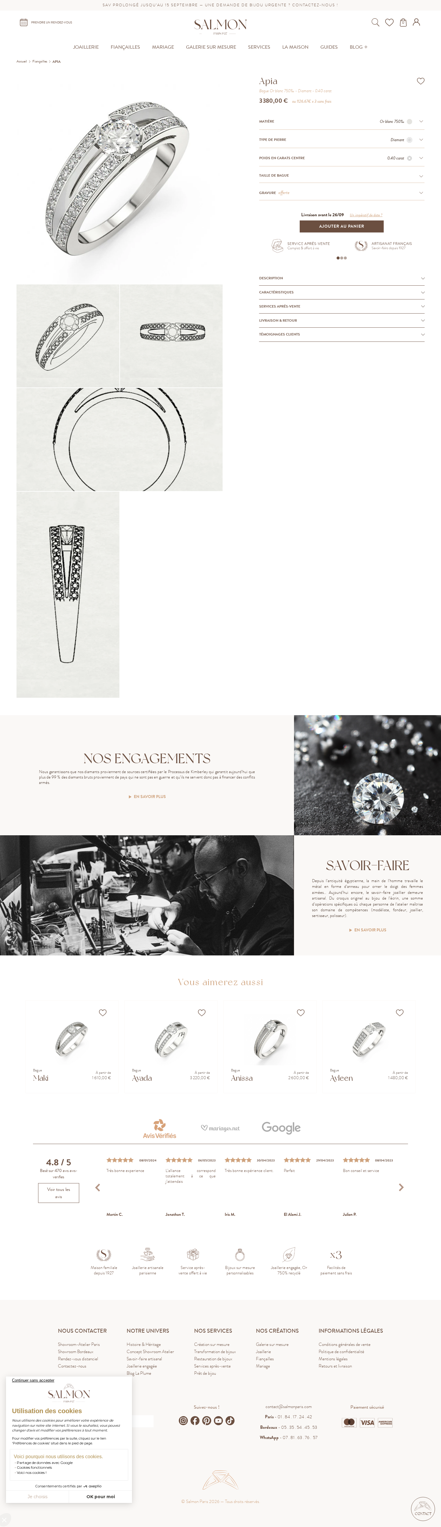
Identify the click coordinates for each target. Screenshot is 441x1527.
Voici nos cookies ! (31, 1472)
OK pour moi (100, 1496)
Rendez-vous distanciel (78, 1358)
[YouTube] (218, 1420)
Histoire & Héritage (144, 1344)
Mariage (263, 1366)
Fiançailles (265, 1358)
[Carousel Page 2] (341, 258)
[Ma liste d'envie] (390, 22)
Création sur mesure (212, 1344)
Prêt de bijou (205, 1373)
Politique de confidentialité (341, 1351)
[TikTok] (230, 1420)
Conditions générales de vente (344, 1344)
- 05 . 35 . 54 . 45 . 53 (288, 1427)
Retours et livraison (335, 1366)
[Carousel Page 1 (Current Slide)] (338, 258)
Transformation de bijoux (215, 1351)
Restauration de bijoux (213, 1358)
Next (401, 1187)
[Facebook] (195, 1420)
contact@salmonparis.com (289, 1406)
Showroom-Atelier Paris (79, 1344)
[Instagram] (183, 1420)
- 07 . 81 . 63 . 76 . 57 (288, 1437)
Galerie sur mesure (272, 1344)
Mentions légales (333, 1358)
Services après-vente (212, 1366)
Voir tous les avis (58, 1193)
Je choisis (37, 1496)
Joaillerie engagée (142, 1366)
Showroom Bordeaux (75, 1351)
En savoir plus (150, 797)
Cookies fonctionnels (34, 1467)
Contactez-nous (72, 1366)
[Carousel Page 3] (345, 258)
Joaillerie (263, 1351)
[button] (423, 1509)
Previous (98, 1187)
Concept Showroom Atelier (150, 1351)
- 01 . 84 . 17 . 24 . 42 (288, 1416)
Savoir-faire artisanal (144, 1358)
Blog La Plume (139, 1373)
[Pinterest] (206, 1420)
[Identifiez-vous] (417, 24)
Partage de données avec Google (45, 1462)
